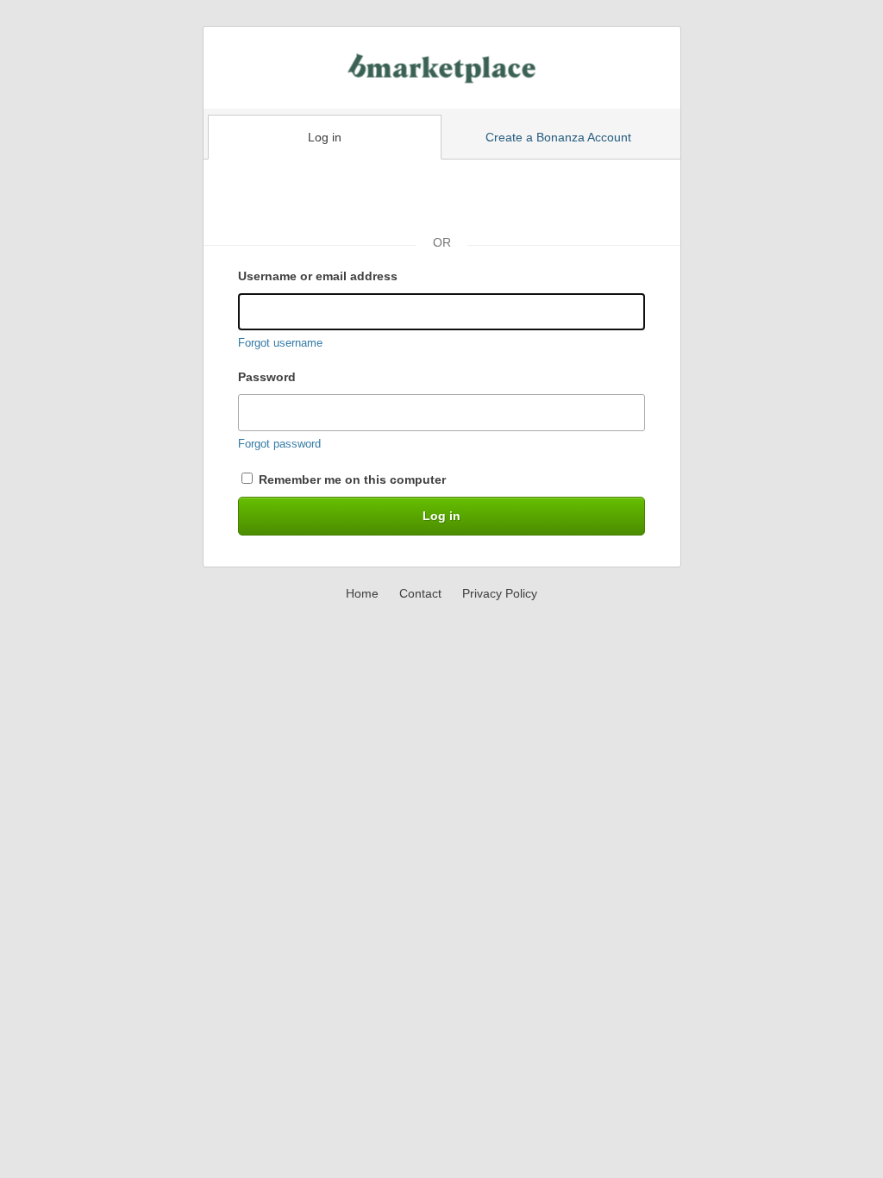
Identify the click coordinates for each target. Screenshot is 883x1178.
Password (267, 377)
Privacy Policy (499, 593)
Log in (324, 137)
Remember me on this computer (350, 479)
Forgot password (279, 443)
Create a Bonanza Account (558, 137)
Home (362, 593)
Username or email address (318, 276)
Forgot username (280, 342)
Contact (420, 593)
